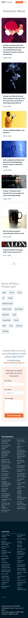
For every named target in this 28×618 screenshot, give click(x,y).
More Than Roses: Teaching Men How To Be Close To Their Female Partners (5, 454)
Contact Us (19, 2)
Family (20, 292)
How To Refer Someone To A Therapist (4, 490)
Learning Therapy (5, 580)
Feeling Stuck (4, 562)
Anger (4, 292)
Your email (8, 389)
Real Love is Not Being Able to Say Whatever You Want (6, 461)
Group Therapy (6, 309)
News (11, 326)
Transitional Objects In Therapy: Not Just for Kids (6, 441)
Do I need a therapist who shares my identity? (21, 503)
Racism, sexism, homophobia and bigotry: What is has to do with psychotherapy (6, 468)
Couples (10, 298)
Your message (9, 398)
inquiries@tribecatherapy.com (14, 363)
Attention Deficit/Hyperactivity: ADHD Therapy (22, 497)
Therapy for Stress (21, 580)
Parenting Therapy (21, 539)
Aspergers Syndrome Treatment (19, 492)
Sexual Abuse (19, 309)
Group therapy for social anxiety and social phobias (5, 495)
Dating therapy (4, 556)
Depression (5, 314)
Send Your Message (14, 415)
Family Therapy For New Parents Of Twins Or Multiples (21, 475)
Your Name (8, 381)
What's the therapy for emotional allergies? (5, 447)
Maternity (19, 326)
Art (3, 298)
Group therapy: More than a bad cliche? (21, 462)
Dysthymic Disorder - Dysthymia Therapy (21, 584)
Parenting (5, 331)
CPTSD (18, 444)
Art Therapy (4, 539)
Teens (14, 314)
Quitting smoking (21, 549)
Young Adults (6, 320)
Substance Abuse (7, 303)
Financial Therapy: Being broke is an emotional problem (5, 566)
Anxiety (11, 292)
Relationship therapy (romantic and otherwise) (21, 553)
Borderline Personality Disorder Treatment (6, 552)
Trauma (16, 320)
